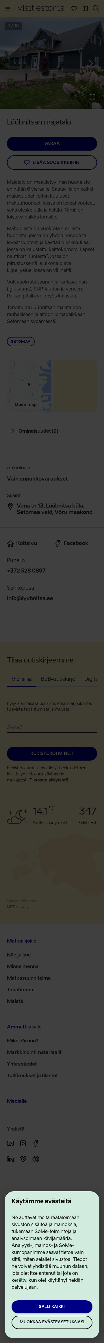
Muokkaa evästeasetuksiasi (52, 1322)
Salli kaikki (52, 1307)
